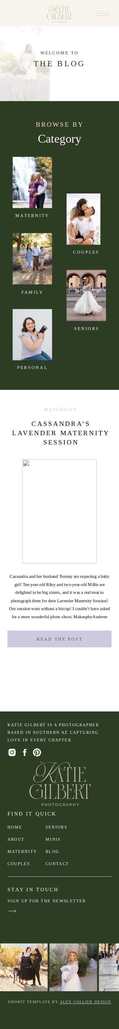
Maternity (61, 409)
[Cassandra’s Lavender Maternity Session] (83, 219)
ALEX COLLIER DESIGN (85, 1002)
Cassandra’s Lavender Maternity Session (61, 433)
